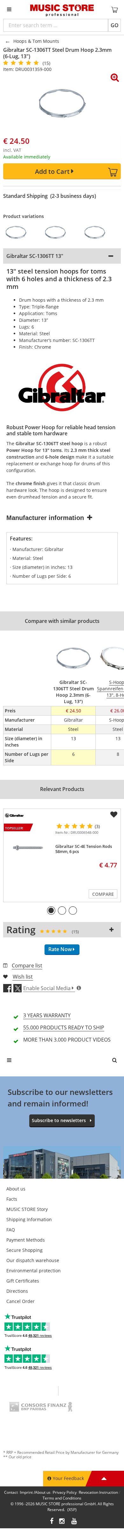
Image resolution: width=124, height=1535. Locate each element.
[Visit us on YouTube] (74, 1521)
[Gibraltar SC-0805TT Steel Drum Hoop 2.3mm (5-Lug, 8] (59, 232)
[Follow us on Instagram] (62, 1521)
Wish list (23, 976)
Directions (17, 1291)
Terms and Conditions (62, 1498)
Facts (11, 1199)
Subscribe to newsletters (59, 1120)
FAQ (10, 1230)
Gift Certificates (22, 1281)
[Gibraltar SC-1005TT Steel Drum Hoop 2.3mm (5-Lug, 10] (98, 232)
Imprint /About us (35, 1492)
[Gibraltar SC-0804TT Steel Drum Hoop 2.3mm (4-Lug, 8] (19, 232)
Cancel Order (20, 1301)
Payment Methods (25, 1240)
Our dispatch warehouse (32, 1260)
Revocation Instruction (98, 1492)
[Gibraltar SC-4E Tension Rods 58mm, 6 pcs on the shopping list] (113, 814)
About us (15, 1189)
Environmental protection (33, 1271)
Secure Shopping (24, 1250)
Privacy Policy (65, 1492)
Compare (103, 894)
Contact (11, 1492)
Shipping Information (29, 1219)
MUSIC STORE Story (27, 1209)
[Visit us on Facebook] (52, 1521)
